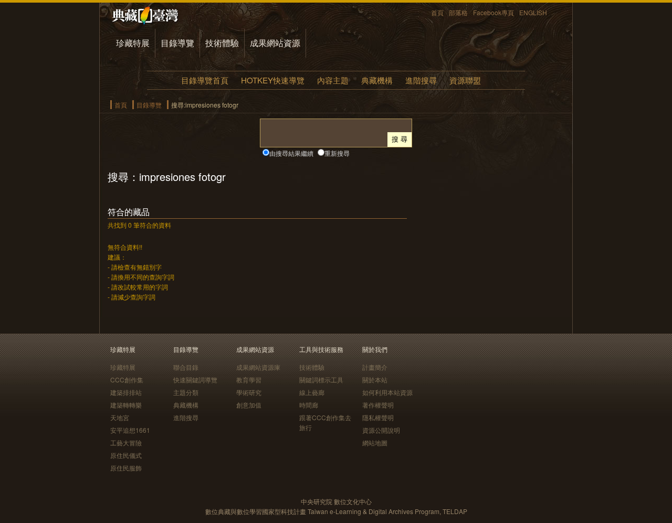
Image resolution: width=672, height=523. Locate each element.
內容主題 (333, 80)
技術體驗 (222, 43)
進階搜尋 (421, 80)
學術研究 (248, 392)
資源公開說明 (381, 429)
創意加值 (248, 404)
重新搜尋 (337, 152)
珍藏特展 (133, 43)
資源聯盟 (465, 80)
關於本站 (374, 379)
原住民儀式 (126, 455)
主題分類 (185, 392)
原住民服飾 (126, 467)
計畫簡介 (374, 366)
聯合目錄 (185, 366)
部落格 (458, 12)
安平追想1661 (130, 429)
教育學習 (248, 379)
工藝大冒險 (126, 442)
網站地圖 (374, 442)
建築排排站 (126, 392)
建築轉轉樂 (126, 404)
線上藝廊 (311, 392)
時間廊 (308, 404)
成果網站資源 (275, 43)
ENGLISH (533, 12)
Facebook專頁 (493, 12)
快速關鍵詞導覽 (195, 379)
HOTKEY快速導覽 (272, 80)
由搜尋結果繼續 (291, 152)
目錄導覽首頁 (204, 80)
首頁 (437, 12)
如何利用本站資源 (387, 392)
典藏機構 (377, 80)
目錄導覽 (177, 43)
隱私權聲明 (378, 417)
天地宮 (119, 417)
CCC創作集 (126, 379)
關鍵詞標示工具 (321, 379)
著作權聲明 (378, 404)
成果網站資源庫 (258, 366)
